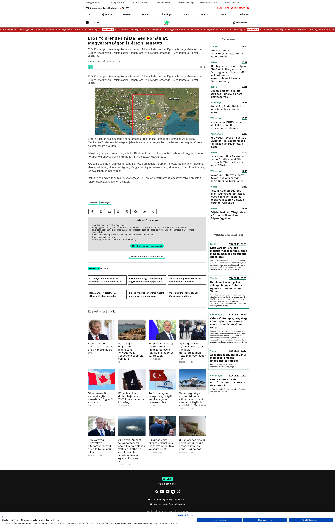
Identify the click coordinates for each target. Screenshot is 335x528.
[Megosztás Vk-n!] (118, 211)
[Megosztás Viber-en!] (127, 211)
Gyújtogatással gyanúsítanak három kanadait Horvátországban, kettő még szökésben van (192, 351)
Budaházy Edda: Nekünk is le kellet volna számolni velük (227, 109)
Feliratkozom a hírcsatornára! (148, 246)
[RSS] (156, 491)
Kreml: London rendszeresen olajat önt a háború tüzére (100, 346)
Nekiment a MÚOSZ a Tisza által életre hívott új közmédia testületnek (227, 125)
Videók (222, 14)
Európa (204, 14)
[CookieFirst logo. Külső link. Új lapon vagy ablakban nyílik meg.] (3, 517)
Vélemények (166, 14)
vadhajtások (167, 483)
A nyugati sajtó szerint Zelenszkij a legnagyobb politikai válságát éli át (162, 444)
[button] (87, 22)
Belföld (127, 14)
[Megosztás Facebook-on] (92, 211)
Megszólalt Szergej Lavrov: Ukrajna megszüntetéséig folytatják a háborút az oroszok (161, 349)
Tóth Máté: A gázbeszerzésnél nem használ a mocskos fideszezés (185, 280)
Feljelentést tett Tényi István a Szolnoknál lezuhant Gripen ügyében (228, 215)
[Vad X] (178, 491)
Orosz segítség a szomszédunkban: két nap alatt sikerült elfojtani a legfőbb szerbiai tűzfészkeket (192, 399)
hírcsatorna (241, 23)
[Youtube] (162, 491)
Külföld (145, 14)
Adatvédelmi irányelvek (185, 515)
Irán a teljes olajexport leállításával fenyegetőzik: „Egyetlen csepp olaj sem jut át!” (131, 351)
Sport (186, 14)
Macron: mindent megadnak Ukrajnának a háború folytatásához (183, 295)
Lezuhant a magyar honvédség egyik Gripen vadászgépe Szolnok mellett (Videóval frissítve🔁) (147, 280)
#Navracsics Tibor (208, 2)
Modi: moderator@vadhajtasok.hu (169, 504)
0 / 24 (88, 14)
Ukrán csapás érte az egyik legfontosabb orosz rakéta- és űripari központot (192, 444)
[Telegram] (173, 491)
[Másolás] (144, 211)
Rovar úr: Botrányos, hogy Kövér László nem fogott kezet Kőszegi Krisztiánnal (227, 178)
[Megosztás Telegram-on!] (135, 211)
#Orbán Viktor (163, 2)
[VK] (167, 491)
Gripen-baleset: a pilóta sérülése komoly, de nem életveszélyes (226, 93)
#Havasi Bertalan (231, 2)
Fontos (108, 14)
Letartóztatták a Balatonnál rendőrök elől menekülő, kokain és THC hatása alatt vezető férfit (227, 161)
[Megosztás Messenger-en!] (101, 211)
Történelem (243, 14)
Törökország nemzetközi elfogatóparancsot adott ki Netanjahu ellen (99, 446)
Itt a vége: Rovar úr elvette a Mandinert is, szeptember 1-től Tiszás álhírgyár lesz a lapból (105, 280)
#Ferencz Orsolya (186, 2)
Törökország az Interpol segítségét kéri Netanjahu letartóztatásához (160, 398)
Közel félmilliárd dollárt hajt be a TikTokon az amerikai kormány (131, 398)
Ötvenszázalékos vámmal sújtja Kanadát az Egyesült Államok (101, 398)
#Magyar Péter (93, 2)
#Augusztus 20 (118, 2)
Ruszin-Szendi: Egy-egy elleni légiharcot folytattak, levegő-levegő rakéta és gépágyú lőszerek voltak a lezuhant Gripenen (227, 196)
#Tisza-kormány (141, 2)
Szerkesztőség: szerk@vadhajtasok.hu (169, 499)
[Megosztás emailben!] (109, 211)
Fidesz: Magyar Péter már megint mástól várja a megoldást (146, 294)
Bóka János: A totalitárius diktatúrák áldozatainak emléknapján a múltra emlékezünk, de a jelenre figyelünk (102, 295)
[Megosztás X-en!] (153, 211)
